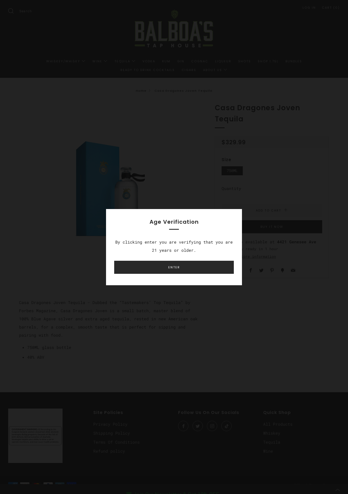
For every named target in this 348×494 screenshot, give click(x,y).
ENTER (174, 267)
